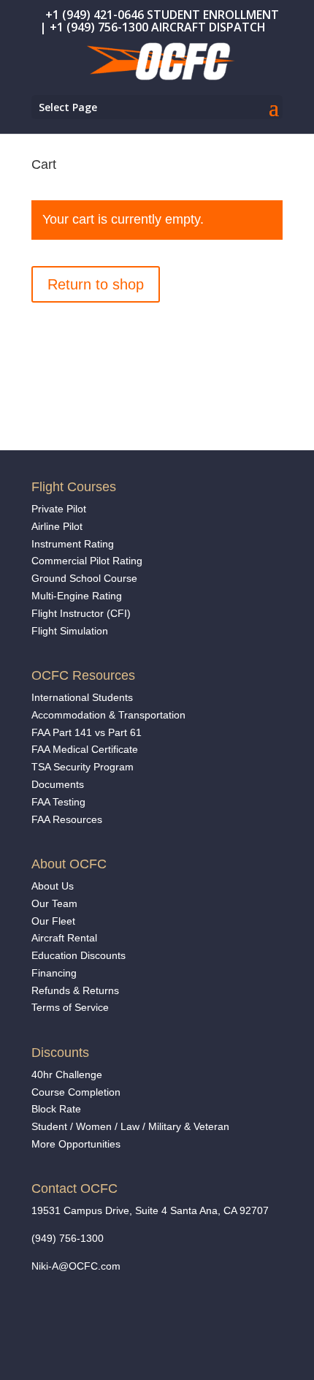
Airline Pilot (57, 526)
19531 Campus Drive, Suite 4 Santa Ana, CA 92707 (150, 1210)
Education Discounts (78, 955)
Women (94, 1126)
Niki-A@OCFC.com (75, 1266)
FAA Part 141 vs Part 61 (86, 732)
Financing (54, 973)
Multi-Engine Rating (76, 596)
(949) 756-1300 (67, 1238)
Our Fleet (53, 921)
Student (49, 1126)
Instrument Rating (72, 544)
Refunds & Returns (75, 990)
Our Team (54, 903)
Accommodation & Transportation (108, 715)
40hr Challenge (66, 1074)
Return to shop (95, 284)
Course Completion (75, 1092)
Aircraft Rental (64, 938)
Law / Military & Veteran (174, 1126)
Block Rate (56, 1109)
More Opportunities (77, 1144)
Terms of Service (70, 1007)
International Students (82, 697)
